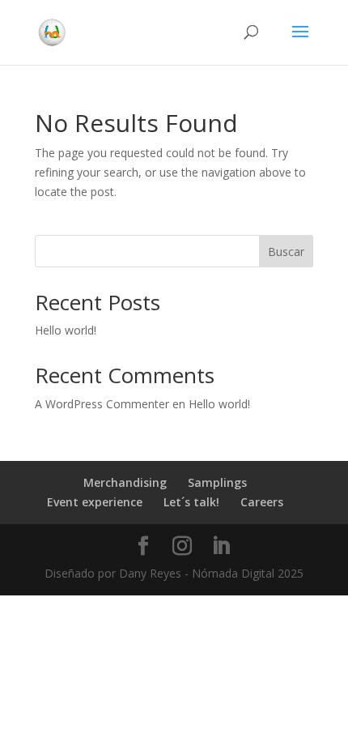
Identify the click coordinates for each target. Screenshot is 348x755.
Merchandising (125, 482)
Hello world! (65, 330)
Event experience (94, 502)
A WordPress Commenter (102, 404)
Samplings (217, 482)
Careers (261, 502)
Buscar (286, 251)
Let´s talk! (191, 502)
